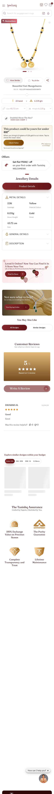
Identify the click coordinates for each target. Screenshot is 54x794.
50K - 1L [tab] (28, 461)
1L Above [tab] (36, 461)
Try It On (35, 80)
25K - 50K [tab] (19, 461)
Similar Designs (39, 327)
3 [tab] (31, 73)
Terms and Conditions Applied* (14, 148)
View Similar (15, 80)
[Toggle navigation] (4, 5)
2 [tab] (29, 73)
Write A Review (20, 388)
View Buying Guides (12, 307)
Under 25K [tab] (10, 461)
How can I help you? (37, 770)
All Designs (14, 327)
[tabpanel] (27, 47)
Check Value (14, 143)
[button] (30, 424)
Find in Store (13, 274)
